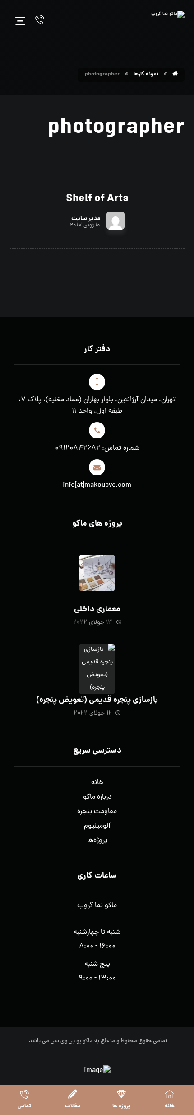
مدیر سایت (85, 218)
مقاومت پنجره (97, 811)
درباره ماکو (97, 797)
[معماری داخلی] (97, 573)
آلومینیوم (97, 826)
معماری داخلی (97, 609)
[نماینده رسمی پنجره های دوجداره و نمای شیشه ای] (168, 20)
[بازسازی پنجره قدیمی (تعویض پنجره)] (97, 662)
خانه (97, 782)
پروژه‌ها (97, 840)
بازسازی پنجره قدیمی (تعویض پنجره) (97, 700)
